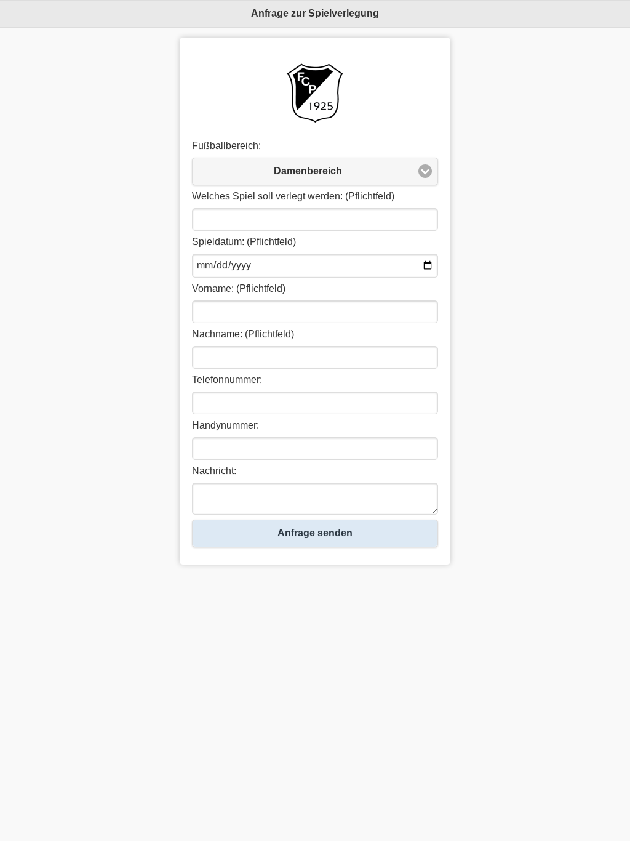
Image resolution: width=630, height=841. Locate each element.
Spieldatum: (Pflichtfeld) (244, 241)
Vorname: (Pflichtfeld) (238, 288)
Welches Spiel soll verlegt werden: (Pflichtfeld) (293, 196)
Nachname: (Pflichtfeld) (243, 334)
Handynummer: (225, 425)
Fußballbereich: (226, 145)
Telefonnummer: (227, 379)
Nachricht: (214, 470)
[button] (315, 171)
